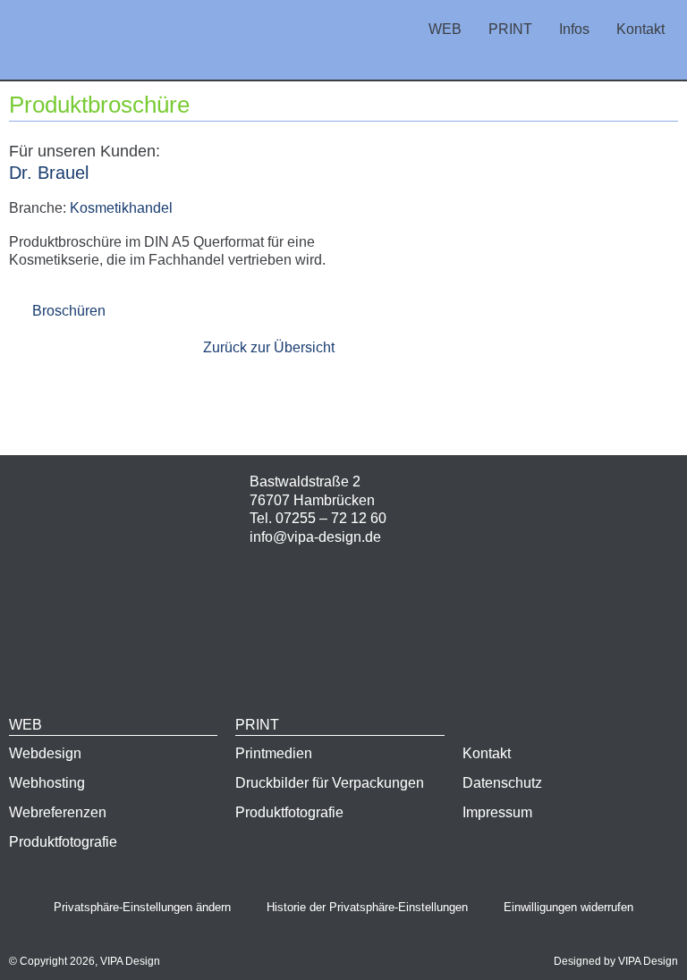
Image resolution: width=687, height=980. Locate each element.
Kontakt (640, 29)
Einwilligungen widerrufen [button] (568, 907)
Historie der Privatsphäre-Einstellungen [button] (367, 907)
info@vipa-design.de (315, 537)
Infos (574, 29)
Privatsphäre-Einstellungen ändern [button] (142, 907)
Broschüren (69, 310)
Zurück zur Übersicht (269, 347)
